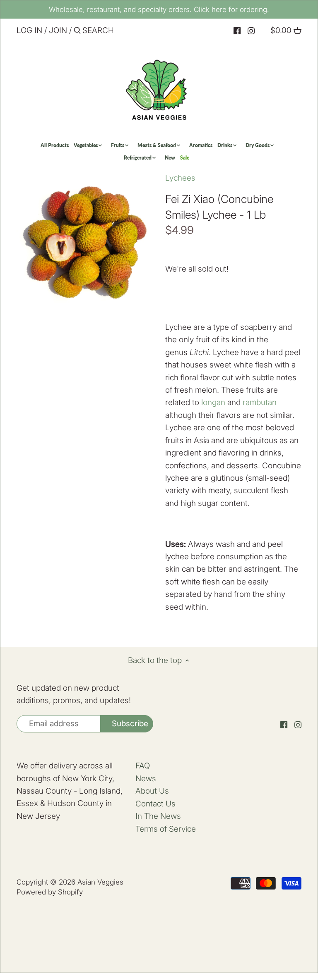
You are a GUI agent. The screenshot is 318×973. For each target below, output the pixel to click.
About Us (152, 791)
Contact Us (155, 803)
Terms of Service (165, 829)
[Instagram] (251, 30)
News (145, 778)
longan (213, 402)
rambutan (260, 402)
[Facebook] (237, 30)
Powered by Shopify (50, 891)
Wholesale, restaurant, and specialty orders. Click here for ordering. (159, 9)
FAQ (142, 765)
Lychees (180, 178)
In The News (158, 816)
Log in (29, 30)
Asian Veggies (100, 882)
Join (58, 30)
